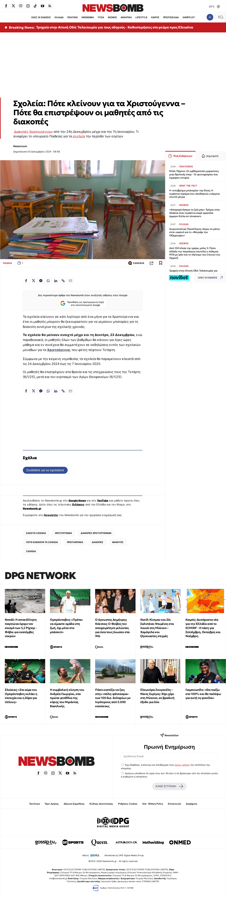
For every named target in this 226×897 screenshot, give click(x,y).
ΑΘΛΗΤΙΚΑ (126, 17)
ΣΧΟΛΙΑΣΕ (138, 263)
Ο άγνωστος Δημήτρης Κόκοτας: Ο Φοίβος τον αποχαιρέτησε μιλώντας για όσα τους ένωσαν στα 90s (112, 628)
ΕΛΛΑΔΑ (59, 17)
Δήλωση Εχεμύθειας (74, 804)
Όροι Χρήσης (52, 804)
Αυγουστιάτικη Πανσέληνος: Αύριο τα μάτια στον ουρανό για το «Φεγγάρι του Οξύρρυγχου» (194, 232)
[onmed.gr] (180, 842)
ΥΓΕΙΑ (101, 17)
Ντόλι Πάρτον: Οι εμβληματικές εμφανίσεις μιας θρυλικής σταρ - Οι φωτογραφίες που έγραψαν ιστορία (194, 174)
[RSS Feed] (49, 6)
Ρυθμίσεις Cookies (127, 804)
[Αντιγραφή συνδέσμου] (151, 263)
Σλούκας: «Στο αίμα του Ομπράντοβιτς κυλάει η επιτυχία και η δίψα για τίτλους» (21, 696)
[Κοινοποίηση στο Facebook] (26, 280)
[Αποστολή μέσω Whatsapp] (48, 280)
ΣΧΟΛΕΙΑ (31, 551)
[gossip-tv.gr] (46, 842)
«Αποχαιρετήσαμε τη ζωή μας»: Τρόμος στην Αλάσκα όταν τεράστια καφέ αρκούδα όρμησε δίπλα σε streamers (194, 213)
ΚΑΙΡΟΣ (155, 17)
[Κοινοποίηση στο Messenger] (41, 280)
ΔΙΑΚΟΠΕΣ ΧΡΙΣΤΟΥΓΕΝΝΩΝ (96, 533)
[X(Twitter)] (13, 6)
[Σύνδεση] (209, 17)
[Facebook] (6, 6)
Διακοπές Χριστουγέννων (33, 132)
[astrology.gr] (126, 842)
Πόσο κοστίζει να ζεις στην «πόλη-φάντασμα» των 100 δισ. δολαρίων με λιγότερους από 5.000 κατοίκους (112, 698)
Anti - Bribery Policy (152, 804)
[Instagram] (28, 6)
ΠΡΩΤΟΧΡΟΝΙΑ (75, 542)
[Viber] (20, 6)
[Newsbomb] (56, 761)
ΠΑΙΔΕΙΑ (7, 263)
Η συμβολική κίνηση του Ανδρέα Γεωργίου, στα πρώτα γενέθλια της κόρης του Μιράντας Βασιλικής (67, 698)
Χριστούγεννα (58, 350)
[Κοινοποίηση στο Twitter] (33, 280)
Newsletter (51, 515)
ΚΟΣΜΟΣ (112, 17)
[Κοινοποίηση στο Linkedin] (55, 280)
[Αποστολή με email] (70, 280)
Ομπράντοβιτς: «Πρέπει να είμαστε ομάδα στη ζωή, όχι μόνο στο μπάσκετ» (66, 626)
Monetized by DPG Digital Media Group (124, 855)
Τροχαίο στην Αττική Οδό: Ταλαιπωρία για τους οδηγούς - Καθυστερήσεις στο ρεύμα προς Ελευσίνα (114, 27)
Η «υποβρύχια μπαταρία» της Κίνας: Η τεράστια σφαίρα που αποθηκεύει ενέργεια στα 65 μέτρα (194, 194)
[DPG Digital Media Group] (113, 822)
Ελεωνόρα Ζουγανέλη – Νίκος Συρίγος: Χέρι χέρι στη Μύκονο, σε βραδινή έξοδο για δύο (157, 696)
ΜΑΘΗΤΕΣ (117, 542)
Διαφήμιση (191, 804)
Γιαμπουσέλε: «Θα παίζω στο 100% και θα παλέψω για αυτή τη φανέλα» (203, 694)
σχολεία (78, 136)
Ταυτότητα (34, 804)
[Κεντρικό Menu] (220, 17)
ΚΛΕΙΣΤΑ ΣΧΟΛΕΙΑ (36, 533)
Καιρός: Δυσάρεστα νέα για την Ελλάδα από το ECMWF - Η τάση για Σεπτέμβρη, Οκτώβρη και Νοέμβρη (202, 628)
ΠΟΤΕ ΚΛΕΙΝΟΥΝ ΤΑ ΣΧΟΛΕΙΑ (42, 542)
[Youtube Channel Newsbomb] (42, 6)
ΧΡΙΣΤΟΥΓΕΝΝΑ (63, 533)
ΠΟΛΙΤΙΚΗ (72, 17)
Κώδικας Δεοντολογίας (101, 804)
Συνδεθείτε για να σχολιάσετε (45, 470)
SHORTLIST (188, 17)
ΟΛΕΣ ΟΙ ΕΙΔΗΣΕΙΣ (41, 17)
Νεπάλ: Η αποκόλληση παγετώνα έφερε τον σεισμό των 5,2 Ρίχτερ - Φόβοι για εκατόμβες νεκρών (21, 628)
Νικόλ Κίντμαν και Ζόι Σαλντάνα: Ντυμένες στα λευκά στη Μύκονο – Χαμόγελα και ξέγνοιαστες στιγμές (157, 628)
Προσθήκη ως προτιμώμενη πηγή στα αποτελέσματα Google (85, 303)
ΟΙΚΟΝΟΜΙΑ (87, 17)
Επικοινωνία (174, 804)
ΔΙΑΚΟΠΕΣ (97, 542)
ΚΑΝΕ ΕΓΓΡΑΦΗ (166, 786)
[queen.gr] (99, 842)
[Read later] (160, 263)
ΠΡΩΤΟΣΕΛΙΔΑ (171, 17)
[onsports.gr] (73, 842)
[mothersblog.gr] (153, 842)
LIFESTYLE (141, 17)
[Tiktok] (35, 6)
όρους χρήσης (182, 765)
